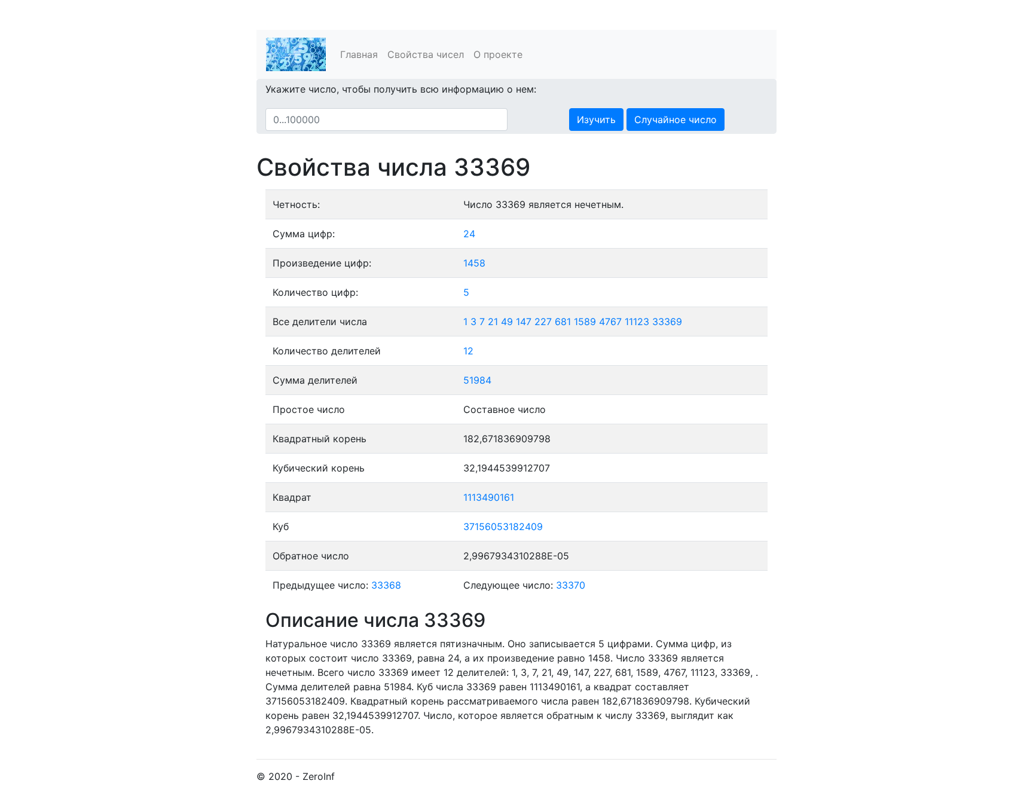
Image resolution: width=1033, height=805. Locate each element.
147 (523, 321)
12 (468, 351)
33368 (386, 585)
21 (493, 321)
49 (507, 321)
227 (543, 321)
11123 (637, 321)
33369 (667, 321)
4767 (610, 321)
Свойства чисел (425, 54)
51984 (477, 380)
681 (563, 321)
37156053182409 (503, 526)
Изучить (596, 120)
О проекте (497, 54)
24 (469, 234)
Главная (359, 54)
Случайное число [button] (675, 120)
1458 (474, 263)
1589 (585, 321)
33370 (570, 585)
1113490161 (488, 497)
